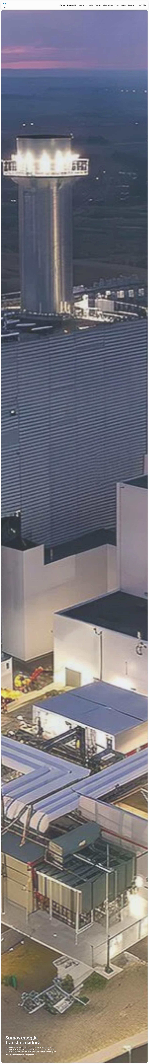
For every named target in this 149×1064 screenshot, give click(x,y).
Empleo (117, 5)
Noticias (123, 5)
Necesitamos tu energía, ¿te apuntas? (20, 1055)
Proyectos (98, 5)
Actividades (89, 5)
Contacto (131, 5)
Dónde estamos (108, 5)
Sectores (81, 5)
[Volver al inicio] (4, 5)
